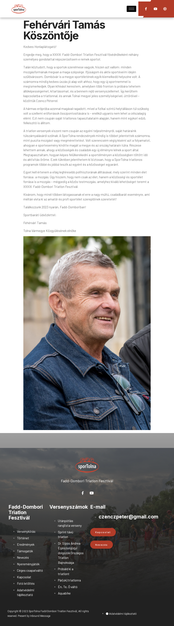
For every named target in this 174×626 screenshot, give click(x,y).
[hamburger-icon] (131, 9)
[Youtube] (155, 9)
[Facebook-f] (146, 9)
